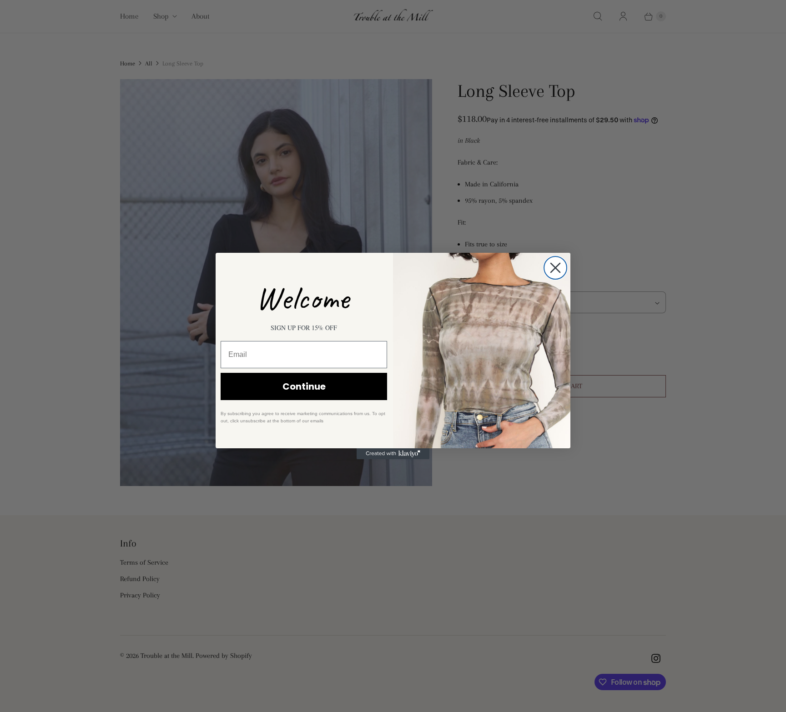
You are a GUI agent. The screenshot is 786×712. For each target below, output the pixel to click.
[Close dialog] (555, 267)
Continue (304, 386)
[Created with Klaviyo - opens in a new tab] (393, 453)
